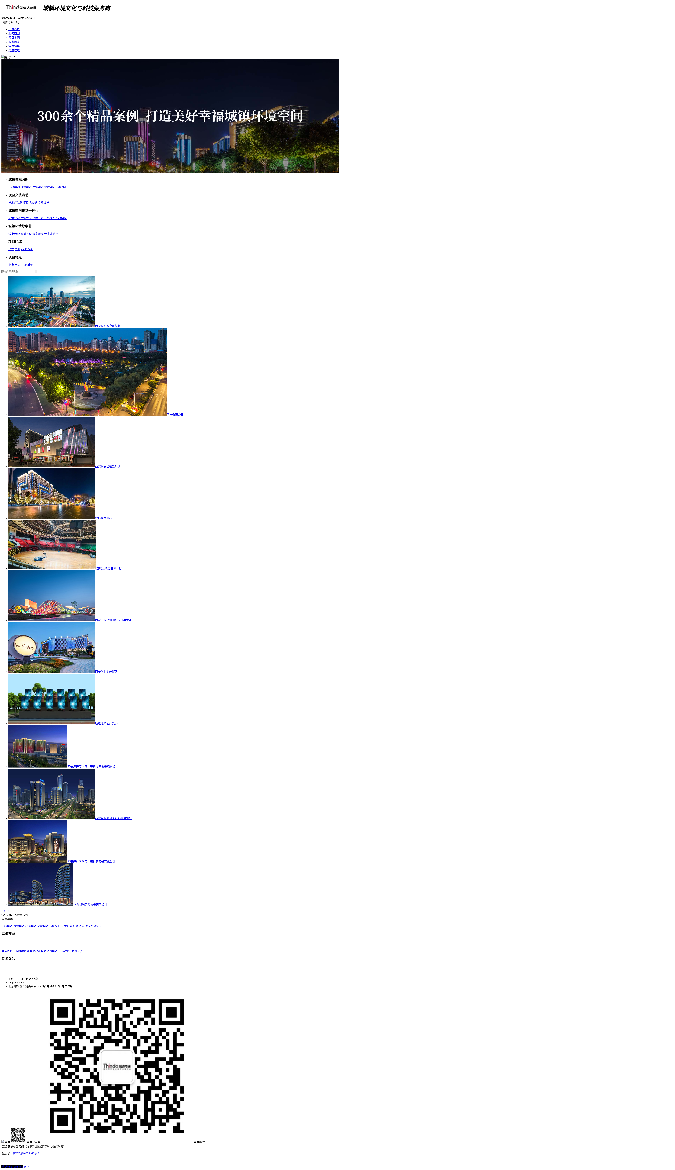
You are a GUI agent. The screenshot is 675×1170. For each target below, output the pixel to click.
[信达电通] (21, 8)
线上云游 (14, 233)
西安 (17, 264)
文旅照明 (50, 187)
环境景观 (14, 218)
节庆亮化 (62, 187)
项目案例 (14, 37)
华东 (11, 249)
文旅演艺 (43, 202)
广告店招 (50, 218)
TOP (26, 1166)
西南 (30, 249)
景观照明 (26, 187)
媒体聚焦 (14, 46)
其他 (30, 264)
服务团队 (14, 41)
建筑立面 (26, 218)
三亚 (24, 264)
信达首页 (14, 29)
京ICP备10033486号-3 (26, 1153)
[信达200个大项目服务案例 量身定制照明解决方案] (170, 172)
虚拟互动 (26, 233)
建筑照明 (38, 187)
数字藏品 (38, 233)
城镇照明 (62, 218)
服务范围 (14, 33)
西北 (24, 249)
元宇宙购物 (51, 233)
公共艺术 (38, 218)
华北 (17, 249)
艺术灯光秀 (15, 202)
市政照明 (14, 187)
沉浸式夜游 (30, 202)
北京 (11, 264)
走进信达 (14, 50)
